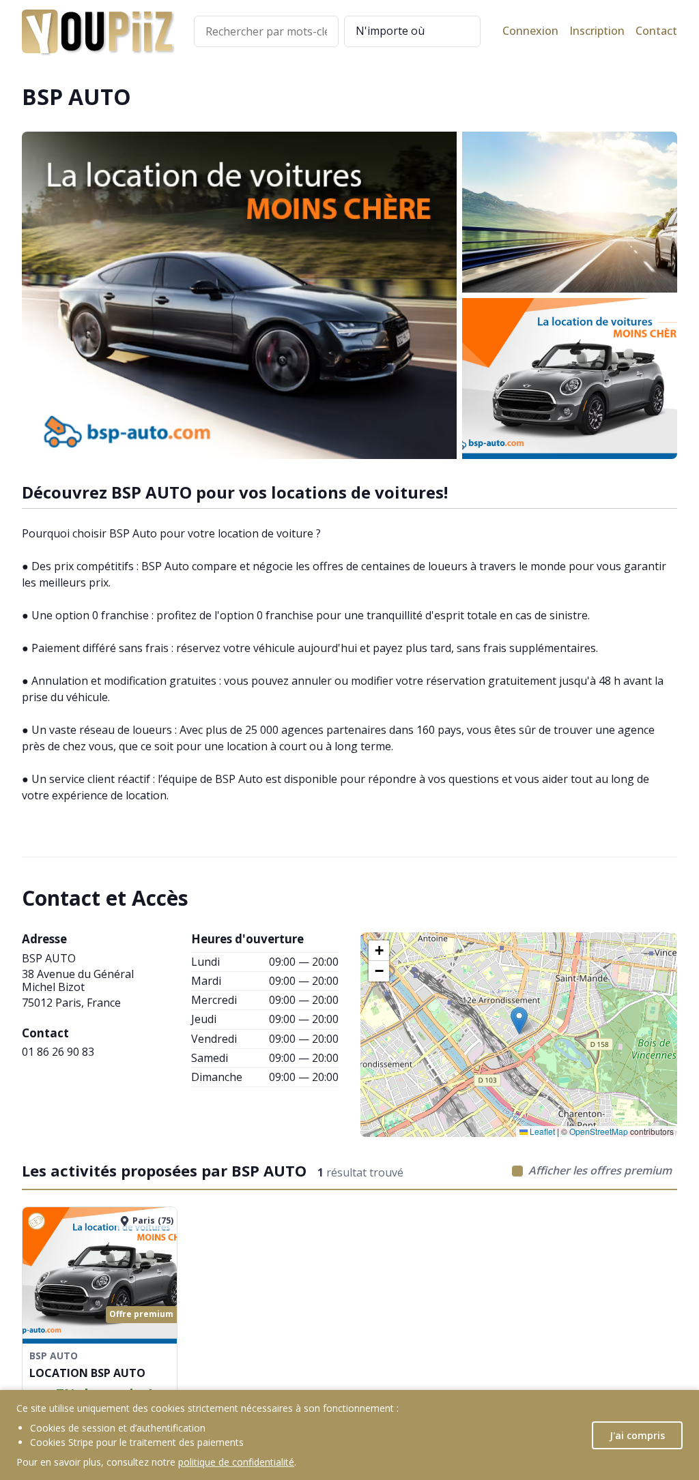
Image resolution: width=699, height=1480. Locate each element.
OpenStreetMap (598, 1131)
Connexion (530, 31)
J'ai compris (637, 1435)
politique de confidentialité (236, 1461)
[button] (519, 1021)
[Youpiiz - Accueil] (97, 31)
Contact (656, 31)
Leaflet (541, 1131)
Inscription (597, 31)
